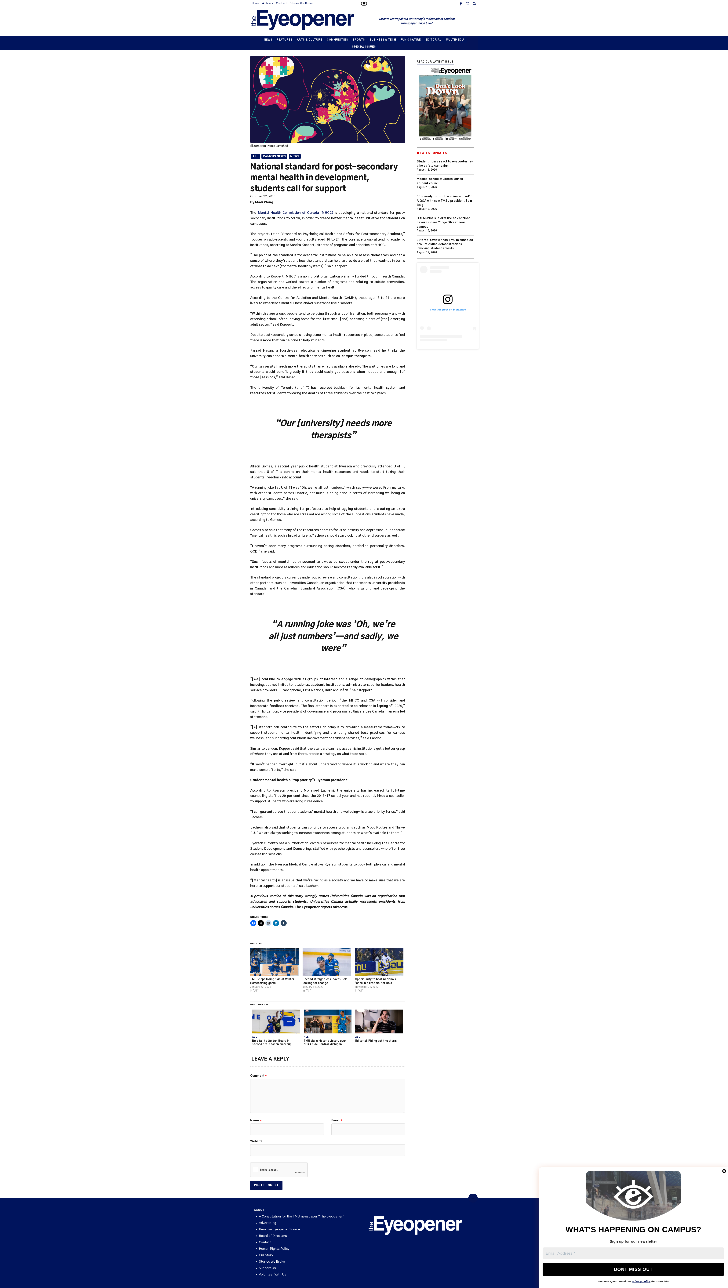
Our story (266, 1255)
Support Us (267, 1268)
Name (256, 1120)
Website (256, 1141)
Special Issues (364, 47)
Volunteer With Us (272, 1274)
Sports (359, 40)
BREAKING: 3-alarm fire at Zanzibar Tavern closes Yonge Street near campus (443, 222)
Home (255, 3)
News (268, 40)
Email (336, 1120)
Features (284, 40)
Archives (267, 3)
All (255, 156)
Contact (281, 3)
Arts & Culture (309, 40)
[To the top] (473, 1198)
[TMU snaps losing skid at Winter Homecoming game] (274, 962)
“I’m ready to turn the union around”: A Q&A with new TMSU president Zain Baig (444, 200)
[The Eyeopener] (310, 21)
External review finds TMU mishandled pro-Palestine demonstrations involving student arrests (445, 244)
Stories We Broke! (301, 3)
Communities (337, 40)
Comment (258, 1075)
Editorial (433, 40)
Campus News (274, 156)
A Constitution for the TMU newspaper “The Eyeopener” (301, 1216)
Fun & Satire (411, 40)
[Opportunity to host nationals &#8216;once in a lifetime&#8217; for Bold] (379, 962)
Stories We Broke (272, 1261)
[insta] (467, 3)
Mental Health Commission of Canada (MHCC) (295, 212)
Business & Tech (382, 40)
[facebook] (460, 3)
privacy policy (641, 1281)
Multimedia (455, 40)
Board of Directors (273, 1235)
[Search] (474, 3)
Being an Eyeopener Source (279, 1229)
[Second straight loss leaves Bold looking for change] (327, 962)
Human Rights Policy (274, 1248)
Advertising (267, 1223)
